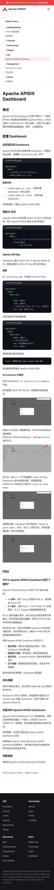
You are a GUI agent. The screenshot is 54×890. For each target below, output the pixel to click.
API (8, 55)
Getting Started (14, 27)
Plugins (10, 50)
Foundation (7, 806)
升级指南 (9, 81)
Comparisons (8, 851)
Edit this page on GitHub (13, 773)
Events (6, 816)
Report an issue (31, 773)
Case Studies (8, 860)
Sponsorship (8, 825)
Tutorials (11, 40)
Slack (31, 811)
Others (10, 77)
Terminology (12, 45)
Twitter (32, 816)
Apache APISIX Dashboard (17, 59)
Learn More (42, 2)
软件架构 (9, 36)
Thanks (6, 829)
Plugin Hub (33, 842)
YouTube (32, 820)
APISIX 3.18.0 (11, 21)
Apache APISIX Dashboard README (27, 762)
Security (6, 820)
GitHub (32, 806)
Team (31, 851)
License (6, 811)
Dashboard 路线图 (32, 672)
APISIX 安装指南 (12, 31)
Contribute (33, 856)
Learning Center (9, 847)
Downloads (34, 847)
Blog (5, 842)
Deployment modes (13, 68)
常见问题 (9, 72)
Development (13, 64)
